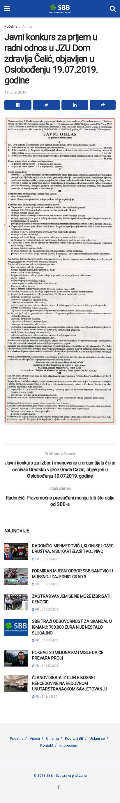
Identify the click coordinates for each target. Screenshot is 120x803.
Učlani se (97, 738)
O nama (52, 738)
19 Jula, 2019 (15, 92)
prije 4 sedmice (47, 609)
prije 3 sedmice (47, 559)
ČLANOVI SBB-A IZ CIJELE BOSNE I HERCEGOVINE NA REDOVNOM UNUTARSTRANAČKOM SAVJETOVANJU (69, 683)
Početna (10, 26)
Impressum (68, 745)
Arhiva (27, 26)
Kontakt (46, 745)
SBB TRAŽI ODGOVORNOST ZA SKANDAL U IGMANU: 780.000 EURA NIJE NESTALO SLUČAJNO (72, 627)
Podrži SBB (74, 738)
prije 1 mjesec (46, 696)
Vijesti (35, 738)
